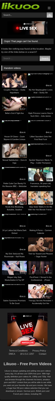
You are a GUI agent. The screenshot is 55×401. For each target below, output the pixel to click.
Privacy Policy (39, 351)
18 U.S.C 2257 (27, 354)
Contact (42, 354)
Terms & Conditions (18, 351)
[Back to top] (47, 393)
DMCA (12, 354)
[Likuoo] (22, 6)
